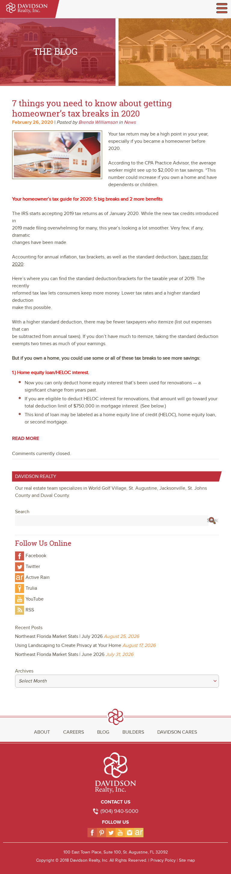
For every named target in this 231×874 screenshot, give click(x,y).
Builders (133, 732)
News (130, 122)
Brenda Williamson (98, 122)
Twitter (33, 566)
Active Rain (38, 577)
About (42, 732)
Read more (25, 438)
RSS (30, 610)
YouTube (35, 599)
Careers (73, 732)
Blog (103, 732)
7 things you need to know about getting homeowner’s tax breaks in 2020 (92, 108)
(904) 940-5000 (119, 811)
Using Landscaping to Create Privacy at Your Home (68, 645)
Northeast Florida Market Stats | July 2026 (59, 636)
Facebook (36, 556)
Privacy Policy (163, 860)
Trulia (31, 588)
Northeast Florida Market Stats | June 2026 (59, 654)
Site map (187, 860)
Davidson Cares (177, 732)
